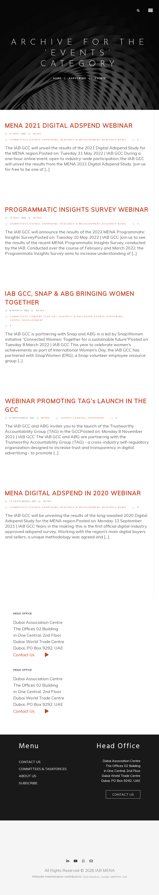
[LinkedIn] (67, 861)
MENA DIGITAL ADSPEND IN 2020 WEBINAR (73, 493)
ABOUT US (27, 776)
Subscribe (28, 783)
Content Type (40, 316)
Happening (77, 78)
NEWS (37, 133)
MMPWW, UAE (118, 876)
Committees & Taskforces (43, 769)
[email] (91, 861)
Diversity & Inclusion (75, 316)
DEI (54, 316)
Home (57, 78)
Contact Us (24, 654)
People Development (26, 320)
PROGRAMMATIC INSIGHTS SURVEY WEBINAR (77, 209)
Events (100, 78)
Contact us (30, 762)
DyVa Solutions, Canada (96, 876)
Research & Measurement (80, 139)
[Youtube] (75, 861)
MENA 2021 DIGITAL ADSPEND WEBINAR (69, 125)
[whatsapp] (83, 861)
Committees (19, 139)
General (79, 418)
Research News (114, 139)
